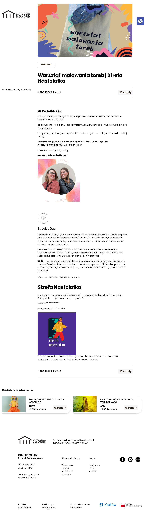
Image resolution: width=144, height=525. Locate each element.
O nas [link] (92, 458)
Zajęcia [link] (65, 468)
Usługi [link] (92, 468)
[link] (140, 21)
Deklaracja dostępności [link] (48, 506)
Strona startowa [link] (70, 458)
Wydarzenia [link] (67, 464)
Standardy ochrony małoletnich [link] (80, 506)
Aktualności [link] (67, 471)
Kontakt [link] (93, 471)
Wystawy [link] (66, 474)
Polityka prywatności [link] (24, 506)
